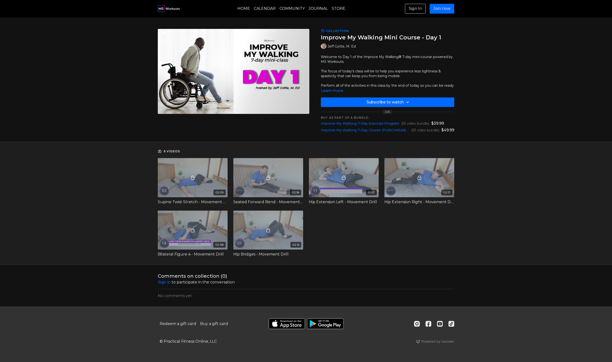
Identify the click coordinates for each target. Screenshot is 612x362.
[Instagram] (417, 324)
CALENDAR (265, 8)
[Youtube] (440, 324)
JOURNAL (318, 8)
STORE (338, 8)
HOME (243, 8)
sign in (164, 282)
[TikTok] (451, 324)
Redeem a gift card (178, 323)
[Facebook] (428, 324)
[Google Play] (325, 323)
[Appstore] (286, 323)
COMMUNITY (292, 8)
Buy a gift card (214, 323)
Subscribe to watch (385, 102)
